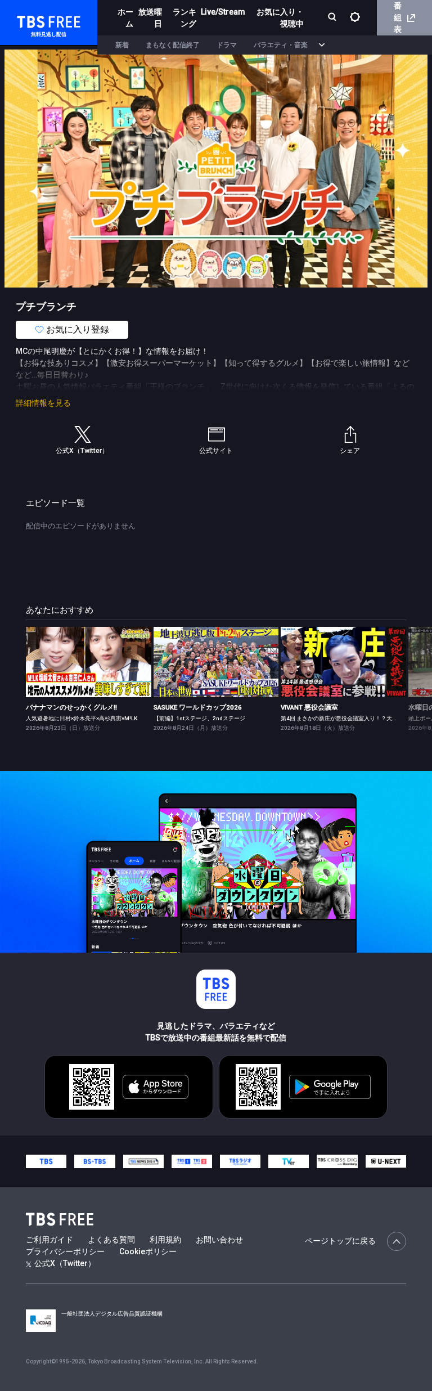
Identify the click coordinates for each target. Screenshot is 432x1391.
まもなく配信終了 (173, 45)
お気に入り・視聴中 (280, 17)
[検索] (333, 18)
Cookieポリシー (148, 1251)
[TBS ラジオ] (240, 1161)
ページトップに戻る (340, 1240)
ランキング (184, 17)
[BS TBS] (94, 1161)
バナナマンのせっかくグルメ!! (71, 707)
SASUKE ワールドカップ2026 (198, 707)
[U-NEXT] (386, 1161)
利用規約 (165, 1239)
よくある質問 (111, 1239)
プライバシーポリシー (65, 1251)
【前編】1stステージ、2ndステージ (199, 718)
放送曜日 (150, 17)
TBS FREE (30, 20)
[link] (88, 662)
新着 (122, 45)
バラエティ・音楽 (281, 45)
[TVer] (288, 1161)
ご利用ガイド (49, 1239)
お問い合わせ (219, 1239)
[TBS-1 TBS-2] (192, 1161)
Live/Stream (223, 11)
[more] (322, 45)
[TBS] (46, 1161)
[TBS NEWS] (143, 1161)
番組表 (398, 17)
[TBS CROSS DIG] (337, 1161)
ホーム (125, 17)
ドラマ (227, 45)
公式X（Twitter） (65, 1263)
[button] (406, 678)
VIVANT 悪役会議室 (309, 707)
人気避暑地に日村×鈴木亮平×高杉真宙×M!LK (81, 718)
